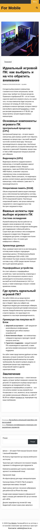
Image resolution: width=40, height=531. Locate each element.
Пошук (5, 438)
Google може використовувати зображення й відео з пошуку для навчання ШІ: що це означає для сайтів (20, 496)
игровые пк (20, 397)
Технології (8, 62)
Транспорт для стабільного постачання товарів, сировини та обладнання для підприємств (20, 464)
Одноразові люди (9, 475)
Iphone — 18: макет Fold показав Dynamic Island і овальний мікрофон (20, 452)
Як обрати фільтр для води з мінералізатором (19, 478)
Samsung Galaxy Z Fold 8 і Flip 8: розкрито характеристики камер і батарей (18, 483)
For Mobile (11, 8)
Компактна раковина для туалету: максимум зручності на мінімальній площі (18, 470)
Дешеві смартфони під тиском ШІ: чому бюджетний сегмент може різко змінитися (18, 504)
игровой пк (25, 109)
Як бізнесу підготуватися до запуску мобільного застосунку (20, 458)
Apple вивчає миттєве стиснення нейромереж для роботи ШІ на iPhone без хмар (19, 489)
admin (25, 84)
